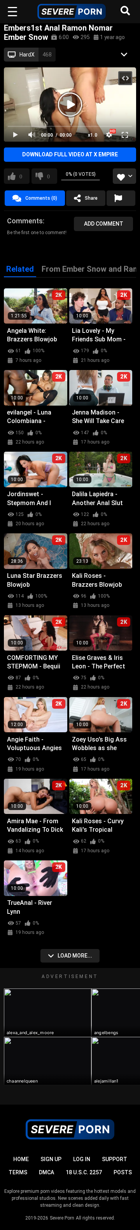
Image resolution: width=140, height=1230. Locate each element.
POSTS (123, 1172)
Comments (25, 221)
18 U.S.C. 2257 (84, 1172)
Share (91, 198)
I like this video (20, 176)
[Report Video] (121, 198)
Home (21, 1159)
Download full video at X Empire (70, 154)
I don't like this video (48, 176)
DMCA (46, 1172)
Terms (18, 1172)
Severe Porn (62, 1218)
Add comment (103, 224)
